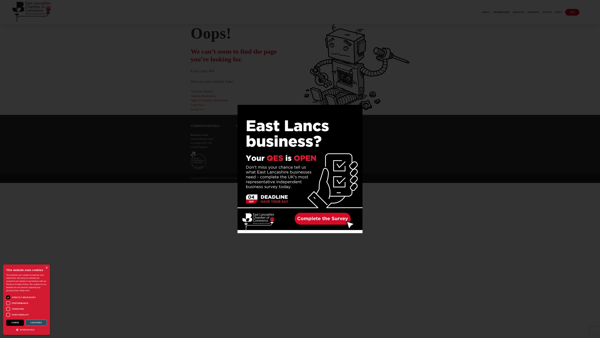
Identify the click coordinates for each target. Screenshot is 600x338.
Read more (25, 290)
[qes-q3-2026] (300, 106)
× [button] (46, 268)
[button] (26, 330)
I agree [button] (15, 323)
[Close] (357, 109)
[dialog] (26, 299)
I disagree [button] (36, 323)
